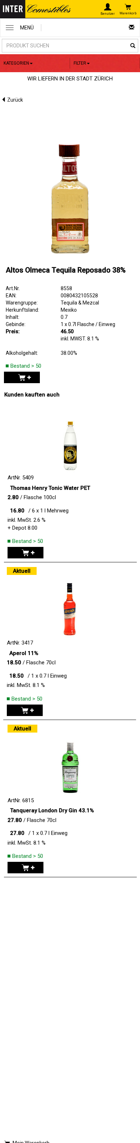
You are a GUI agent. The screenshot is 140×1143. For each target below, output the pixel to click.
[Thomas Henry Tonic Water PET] (70, 438)
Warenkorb (128, 13)
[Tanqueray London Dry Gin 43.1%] (70, 761)
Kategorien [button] (16, 63)
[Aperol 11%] (69, 603)
